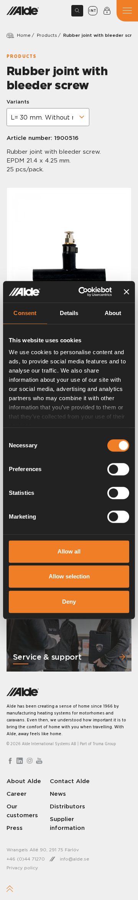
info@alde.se (74, 859)
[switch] (118, 469)
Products (47, 35)
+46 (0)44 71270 (26, 859)
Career (16, 793)
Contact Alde (70, 781)
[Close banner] (126, 291)
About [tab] (113, 313)
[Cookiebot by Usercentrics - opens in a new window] (83, 292)
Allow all (69, 551)
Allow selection (69, 576)
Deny (69, 601)
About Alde (24, 781)
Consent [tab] (24, 313)
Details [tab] (69, 313)
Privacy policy (22, 867)
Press (15, 827)
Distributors (67, 806)
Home (24, 35)
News (58, 793)
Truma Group (104, 743)
